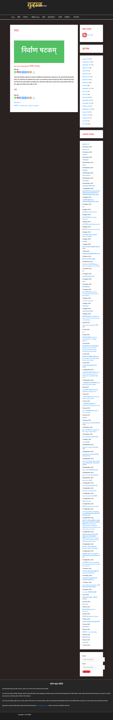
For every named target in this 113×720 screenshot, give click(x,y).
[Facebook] (23, 72)
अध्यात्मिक (66, 17)
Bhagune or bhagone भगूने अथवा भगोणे (90, 448)
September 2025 (87, 65)
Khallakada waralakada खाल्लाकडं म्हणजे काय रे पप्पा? (90, 455)
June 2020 (85, 124)
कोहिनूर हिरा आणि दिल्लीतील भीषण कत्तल (91, 254)
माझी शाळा (84, 418)
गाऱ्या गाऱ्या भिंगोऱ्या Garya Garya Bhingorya (89, 218)
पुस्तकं (83, 282)
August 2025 (85, 68)
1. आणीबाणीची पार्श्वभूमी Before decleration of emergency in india (91, 405)
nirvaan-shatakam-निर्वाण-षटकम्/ (27, 66)
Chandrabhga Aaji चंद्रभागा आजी (89, 486)
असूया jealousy (85, 150)
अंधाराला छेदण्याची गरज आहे (88, 276)
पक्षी (83, 207)
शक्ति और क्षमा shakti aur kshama (90, 616)
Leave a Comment (33, 106)
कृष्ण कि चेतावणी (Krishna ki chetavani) (88, 610)
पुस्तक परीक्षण (51, 17)
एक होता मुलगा (85, 181)
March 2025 (85, 74)
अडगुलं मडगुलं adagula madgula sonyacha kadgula (89, 235)
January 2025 (86, 80)
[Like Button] (15, 89)
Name (84, 656)
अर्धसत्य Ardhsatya (86, 501)
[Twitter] (28, 72)
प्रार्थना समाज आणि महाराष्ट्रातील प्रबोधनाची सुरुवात (91, 248)
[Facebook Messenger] (25, 72)
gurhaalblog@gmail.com (42, 706)
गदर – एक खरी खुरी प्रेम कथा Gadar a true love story (90, 411)
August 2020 (86, 118)
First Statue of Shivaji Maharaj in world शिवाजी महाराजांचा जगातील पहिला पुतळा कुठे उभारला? (91, 513)
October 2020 (86, 115)
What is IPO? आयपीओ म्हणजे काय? (90, 470)
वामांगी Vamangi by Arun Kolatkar (90, 506)
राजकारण (25, 17)
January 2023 (86, 97)
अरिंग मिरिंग (84, 242)
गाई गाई (84, 165)
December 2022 (86, 100)
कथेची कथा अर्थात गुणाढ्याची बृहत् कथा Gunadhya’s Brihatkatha (90, 572)
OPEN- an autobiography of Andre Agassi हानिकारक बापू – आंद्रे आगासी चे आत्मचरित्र (91, 463)
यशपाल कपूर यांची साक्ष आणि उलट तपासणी (89, 366)
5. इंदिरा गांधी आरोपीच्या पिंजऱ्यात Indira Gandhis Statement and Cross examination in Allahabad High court (90, 375)
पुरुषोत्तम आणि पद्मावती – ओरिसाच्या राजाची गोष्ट (89, 598)
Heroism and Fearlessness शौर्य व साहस (90, 326)
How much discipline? (88, 301)
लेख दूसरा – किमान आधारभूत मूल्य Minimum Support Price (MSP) (90, 547)
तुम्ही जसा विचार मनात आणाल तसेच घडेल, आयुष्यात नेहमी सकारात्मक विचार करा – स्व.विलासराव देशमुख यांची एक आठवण (91, 193)
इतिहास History (36, 17)
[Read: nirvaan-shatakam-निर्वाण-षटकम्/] (39, 51)
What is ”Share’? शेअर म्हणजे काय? (90, 475)
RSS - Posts (90, 35)
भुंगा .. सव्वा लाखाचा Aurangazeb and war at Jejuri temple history (90, 431)
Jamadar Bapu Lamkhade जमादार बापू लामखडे (91, 424)
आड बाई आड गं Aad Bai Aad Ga (89, 212)
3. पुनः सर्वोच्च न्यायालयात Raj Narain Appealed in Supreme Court (90, 391)
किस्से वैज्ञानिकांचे (86, 287)
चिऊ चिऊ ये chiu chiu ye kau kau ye (91, 229)
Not (83, 332)
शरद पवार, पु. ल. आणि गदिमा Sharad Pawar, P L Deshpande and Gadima (91, 265)
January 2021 (86, 112)
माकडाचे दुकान (85, 160)
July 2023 (85, 91)
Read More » (17, 102)
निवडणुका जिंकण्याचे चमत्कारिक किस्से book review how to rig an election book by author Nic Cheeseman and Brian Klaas (90, 348)
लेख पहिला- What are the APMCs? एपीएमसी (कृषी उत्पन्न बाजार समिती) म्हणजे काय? (91, 555)
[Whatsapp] (15, 72)
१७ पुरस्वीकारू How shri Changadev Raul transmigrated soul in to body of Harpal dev (91, 564)
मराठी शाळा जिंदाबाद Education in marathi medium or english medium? (90, 339)
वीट (83, 271)
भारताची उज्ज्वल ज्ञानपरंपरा (87, 311)
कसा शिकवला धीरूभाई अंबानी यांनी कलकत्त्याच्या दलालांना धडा (89, 579)
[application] (28, 17)
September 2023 (87, 88)
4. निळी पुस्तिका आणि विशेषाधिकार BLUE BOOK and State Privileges (91, 384)
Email (84, 664)
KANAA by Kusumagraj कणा (89, 491)
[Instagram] (18, 72)
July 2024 (85, 85)
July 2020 (85, 121)
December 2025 (86, 62)
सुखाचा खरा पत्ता (85, 144)
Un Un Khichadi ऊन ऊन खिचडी (89, 496)
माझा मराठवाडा (85, 306)
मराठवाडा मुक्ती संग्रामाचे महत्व (88, 186)
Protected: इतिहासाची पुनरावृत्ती (89, 592)
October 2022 (86, 106)
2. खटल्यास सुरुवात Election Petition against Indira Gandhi (90, 398)
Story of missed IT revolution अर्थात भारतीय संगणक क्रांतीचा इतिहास (91, 586)
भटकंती (60, 17)
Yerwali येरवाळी (85, 442)
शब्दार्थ (43, 17)
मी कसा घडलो (85, 643)
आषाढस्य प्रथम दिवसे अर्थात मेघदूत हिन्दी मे (91, 622)
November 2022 (86, 103)
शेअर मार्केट (76, 17)
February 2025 (86, 77)
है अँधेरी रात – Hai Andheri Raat (89, 632)
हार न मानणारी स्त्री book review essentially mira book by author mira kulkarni (90, 294)
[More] (30, 72)
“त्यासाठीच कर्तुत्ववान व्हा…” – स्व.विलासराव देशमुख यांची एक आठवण (90, 201)
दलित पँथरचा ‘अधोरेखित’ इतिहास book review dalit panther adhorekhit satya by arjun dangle (90, 358)
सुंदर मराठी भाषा (85, 627)
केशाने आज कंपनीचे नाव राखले (88, 259)
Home (13, 17)
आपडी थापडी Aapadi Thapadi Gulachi (91, 224)
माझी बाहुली (84, 170)
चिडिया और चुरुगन (86, 637)
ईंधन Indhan (85, 604)
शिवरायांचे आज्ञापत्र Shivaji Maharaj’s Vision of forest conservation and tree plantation (91, 318)
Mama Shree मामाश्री (87, 480)
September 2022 (87, 109)
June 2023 (85, 94)
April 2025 (85, 71)
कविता (18, 17)
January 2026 (86, 59)
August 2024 (85, 82)
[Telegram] (20, 72)
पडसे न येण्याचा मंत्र (86, 176)
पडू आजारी (84, 155)
